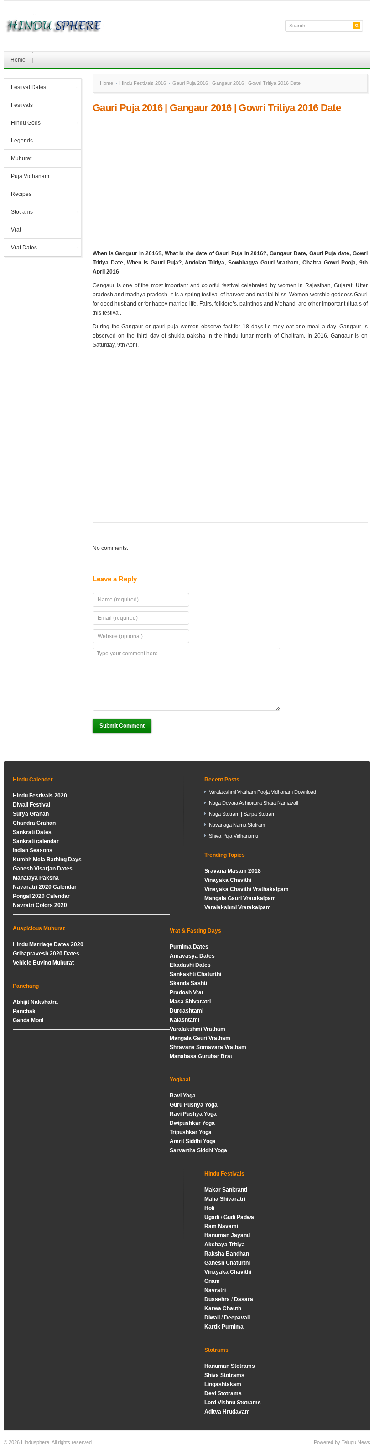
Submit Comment (122, 726)
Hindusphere (35, 1442)
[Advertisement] (230, 181)
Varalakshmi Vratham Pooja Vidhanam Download (262, 792)
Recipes (21, 194)
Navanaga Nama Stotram (237, 825)
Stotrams (18, 213)
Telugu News (356, 1442)
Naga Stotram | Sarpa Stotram (242, 814)
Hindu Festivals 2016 (142, 83)
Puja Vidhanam (30, 176)
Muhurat (21, 158)
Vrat (16, 230)
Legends (22, 140)
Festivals (22, 105)
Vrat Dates (20, 248)
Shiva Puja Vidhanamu (233, 836)
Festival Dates (25, 88)
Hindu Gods (22, 124)
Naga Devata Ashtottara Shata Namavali (253, 803)
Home (18, 60)
